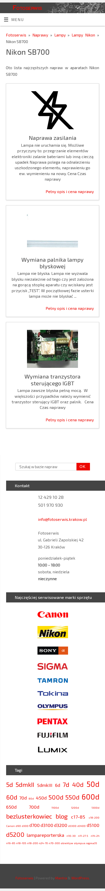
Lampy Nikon (84, 35)
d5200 (15, 834)
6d (57, 785)
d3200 (60, 825)
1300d (95, 807)
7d (66, 784)
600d (90, 796)
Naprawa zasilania (52, 137)
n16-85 (10, 843)
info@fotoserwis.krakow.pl (62, 519)
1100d (55, 807)
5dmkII (25, 784)
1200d (75, 807)
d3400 (81, 825)
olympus (79, 843)
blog (62, 816)
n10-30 (71, 835)
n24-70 (43, 843)
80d (31, 798)
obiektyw (67, 843)
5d (9, 784)
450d (41, 798)
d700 (34, 825)
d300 (25, 825)
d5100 (93, 825)
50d (92, 784)
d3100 (47, 825)
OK (81, 466)
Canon (10, 825)
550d (72, 797)
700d (34, 807)
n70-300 (54, 843)
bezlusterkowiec (29, 816)
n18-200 (32, 843)
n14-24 (95, 835)
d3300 (72, 825)
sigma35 (91, 843)
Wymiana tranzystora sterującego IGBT (52, 379)
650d (11, 807)
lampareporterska (45, 835)
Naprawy (41, 35)
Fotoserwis (27, 7)
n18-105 (21, 843)
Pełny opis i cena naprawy (70, 191)
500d (55, 797)
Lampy (61, 35)
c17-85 (78, 817)
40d (78, 784)
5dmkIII (44, 785)
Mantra (61, 878)
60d (11, 797)
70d (23, 798)
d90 (18, 825)
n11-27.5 (83, 835)
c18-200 (94, 817)
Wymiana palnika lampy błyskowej (52, 262)
